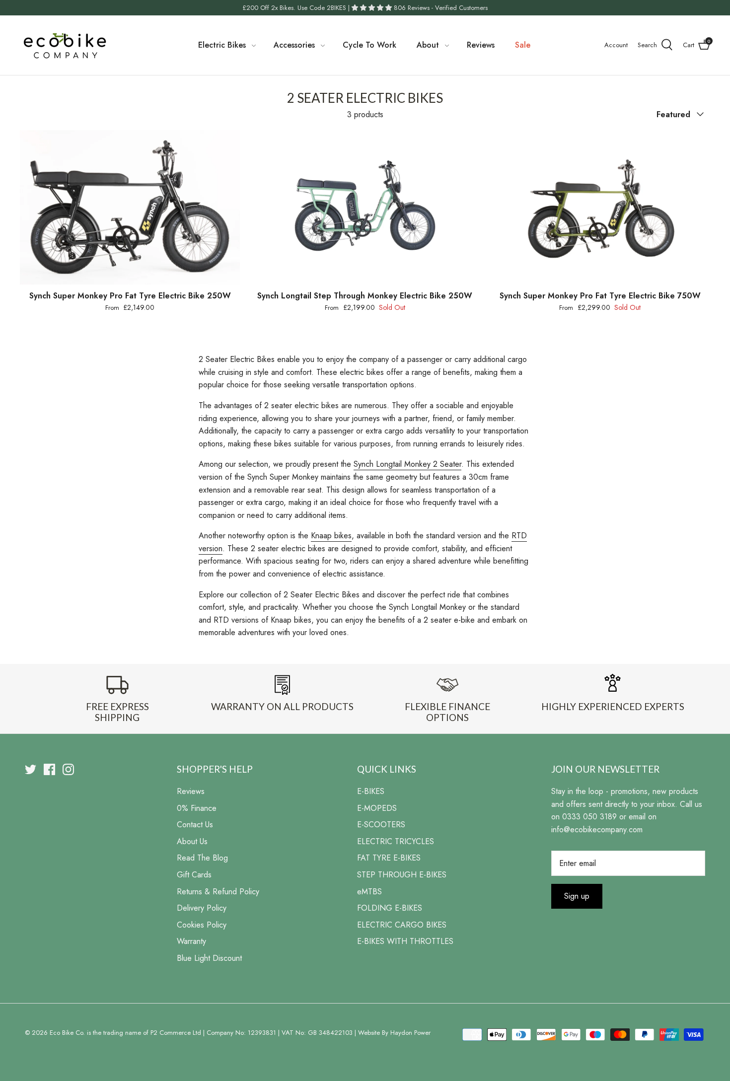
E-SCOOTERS (381, 824)
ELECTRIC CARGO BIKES (401, 925)
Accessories (294, 45)
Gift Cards (194, 874)
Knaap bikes (331, 535)
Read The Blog (202, 858)
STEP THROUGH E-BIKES (401, 874)
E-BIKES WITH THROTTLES (405, 941)
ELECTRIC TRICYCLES (395, 841)
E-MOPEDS (377, 808)
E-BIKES (370, 791)
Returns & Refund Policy (218, 891)
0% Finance (197, 808)
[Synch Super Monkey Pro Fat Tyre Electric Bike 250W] (130, 207)
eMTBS (369, 891)
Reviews (481, 45)
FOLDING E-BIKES (389, 908)
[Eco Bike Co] (64, 45)
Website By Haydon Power (394, 1032)
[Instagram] (68, 769)
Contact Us (195, 824)
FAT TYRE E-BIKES (389, 858)
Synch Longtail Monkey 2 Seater (407, 464)
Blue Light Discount (209, 958)
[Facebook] (49, 769)
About (428, 45)
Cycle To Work (369, 45)
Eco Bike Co (66, 1032)
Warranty (191, 941)
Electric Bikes (222, 45)
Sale (522, 45)
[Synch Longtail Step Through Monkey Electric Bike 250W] (365, 207)
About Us (192, 841)
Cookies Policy (201, 925)
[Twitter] (30, 769)
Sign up (576, 896)
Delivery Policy (201, 908)
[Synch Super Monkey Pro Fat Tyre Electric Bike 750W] (600, 207)
